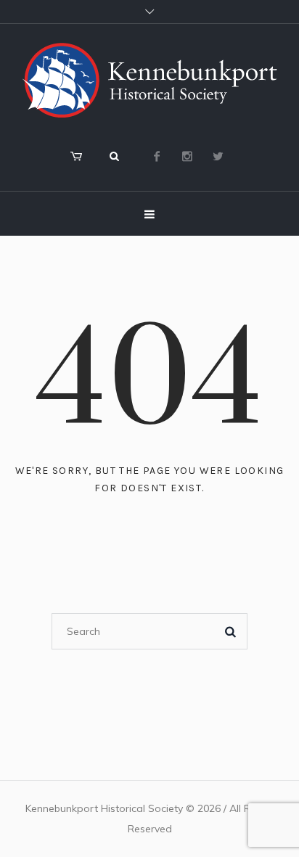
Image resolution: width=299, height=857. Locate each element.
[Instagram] (187, 156)
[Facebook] (156, 156)
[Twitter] (217, 156)
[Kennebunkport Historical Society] (149, 80)
